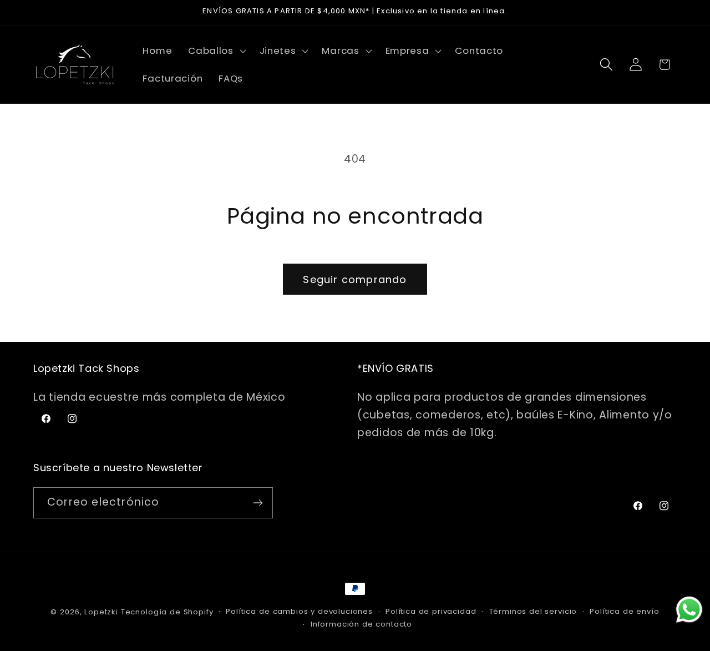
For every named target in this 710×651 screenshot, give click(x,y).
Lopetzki (101, 612)
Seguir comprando (355, 279)
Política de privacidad (431, 611)
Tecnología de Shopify (167, 612)
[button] (216, 51)
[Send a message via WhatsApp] (689, 609)
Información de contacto (361, 624)
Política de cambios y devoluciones (299, 611)
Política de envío (624, 611)
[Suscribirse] (257, 502)
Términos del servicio (533, 611)
